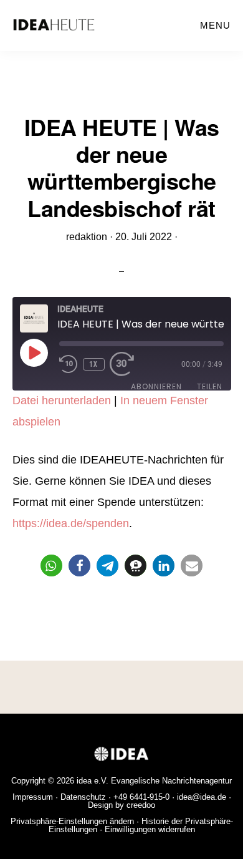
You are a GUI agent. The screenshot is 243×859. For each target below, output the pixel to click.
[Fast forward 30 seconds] (128, 364)
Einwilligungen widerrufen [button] (150, 829)
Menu (215, 25)
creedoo (140, 805)
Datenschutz (83, 797)
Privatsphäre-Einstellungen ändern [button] (72, 821)
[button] (51, 565)
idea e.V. (92, 780)
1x (93, 364)
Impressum (32, 797)
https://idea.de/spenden (70, 523)
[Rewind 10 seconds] (68, 364)
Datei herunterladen (61, 400)
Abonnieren (156, 386)
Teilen (209, 386)
